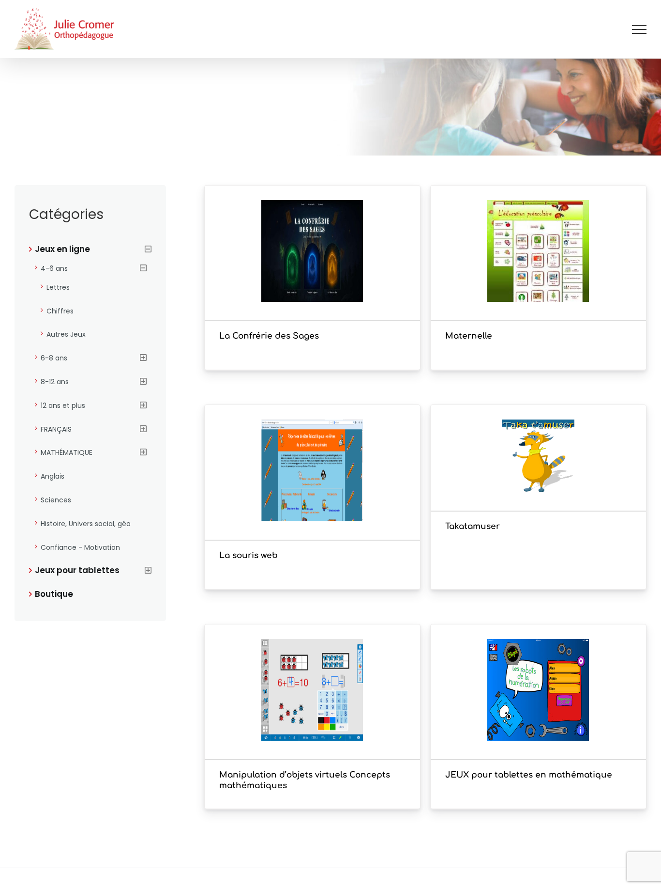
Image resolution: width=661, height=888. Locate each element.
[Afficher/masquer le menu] (639, 29)
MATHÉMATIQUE (66, 452)
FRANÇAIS (56, 429)
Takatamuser (472, 526)
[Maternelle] (538, 265)
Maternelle (468, 336)
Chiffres (60, 311)
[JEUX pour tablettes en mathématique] (538, 704)
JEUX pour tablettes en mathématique (528, 774)
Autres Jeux (66, 334)
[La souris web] (312, 485)
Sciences (56, 500)
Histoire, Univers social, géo (86, 524)
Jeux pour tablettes (77, 570)
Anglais (52, 476)
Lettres (58, 287)
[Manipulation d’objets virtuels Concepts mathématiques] (312, 704)
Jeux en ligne (62, 249)
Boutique (54, 594)
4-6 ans (54, 268)
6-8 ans (54, 358)
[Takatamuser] (538, 470)
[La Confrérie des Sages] (312, 265)
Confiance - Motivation (80, 547)
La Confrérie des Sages (269, 336)
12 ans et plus (63, 405)
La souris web (248, 555)
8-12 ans (55, 382)
